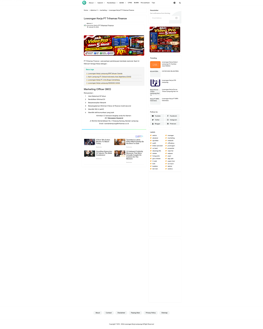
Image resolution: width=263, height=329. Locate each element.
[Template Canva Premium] (114, 45)
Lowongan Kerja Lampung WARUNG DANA (104, 83)
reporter (171, 151)
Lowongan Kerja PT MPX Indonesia (170, 99)
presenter (171, 148)
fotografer (156, 156)
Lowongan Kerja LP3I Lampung (169, 81)
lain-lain (155, 169)
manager (171, 135)
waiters (170, 169)
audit (154, 143)
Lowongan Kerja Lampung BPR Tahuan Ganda (105, 73)
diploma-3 (89, 23)
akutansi (155, 138)
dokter (154, 153)
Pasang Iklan (135, 313)
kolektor (155, 166)
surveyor (171, 164)
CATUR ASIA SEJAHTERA (170, 71)
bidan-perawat (157, 146)
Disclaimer (121, 313)
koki (153, 164)
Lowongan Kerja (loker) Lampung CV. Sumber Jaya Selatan (170, 64)
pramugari (171, 146)
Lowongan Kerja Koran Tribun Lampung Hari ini (170, 90)
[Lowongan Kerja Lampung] (84, 3)
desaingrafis (156, 151)
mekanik (170, 140)
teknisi (170, 166)
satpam (170, 153)
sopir (169, 156)
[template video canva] (165, 39)
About (98, 313)
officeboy (171, 143)
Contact (109, 313)
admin (154, 135)
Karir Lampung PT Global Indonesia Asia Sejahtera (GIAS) (109, 77)
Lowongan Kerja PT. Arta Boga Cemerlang (104, 80)
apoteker (155, 140)
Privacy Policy (151, 313)
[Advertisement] (165, 204)
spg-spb (170, 158)
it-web (154, 161)
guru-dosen (156, 158)
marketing (171, 138)
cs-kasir (155, 148)
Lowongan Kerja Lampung (133, 324)
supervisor (171, 161)
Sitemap (164, 313)
